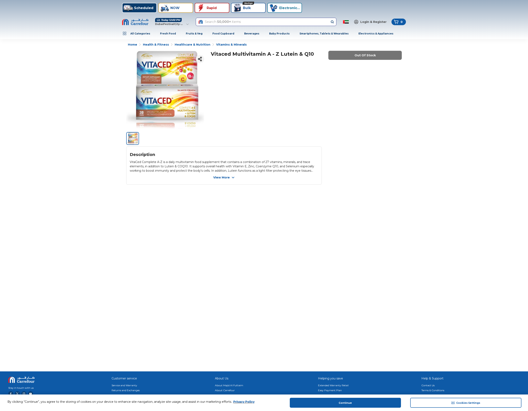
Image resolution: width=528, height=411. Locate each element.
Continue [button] (345, 402)
